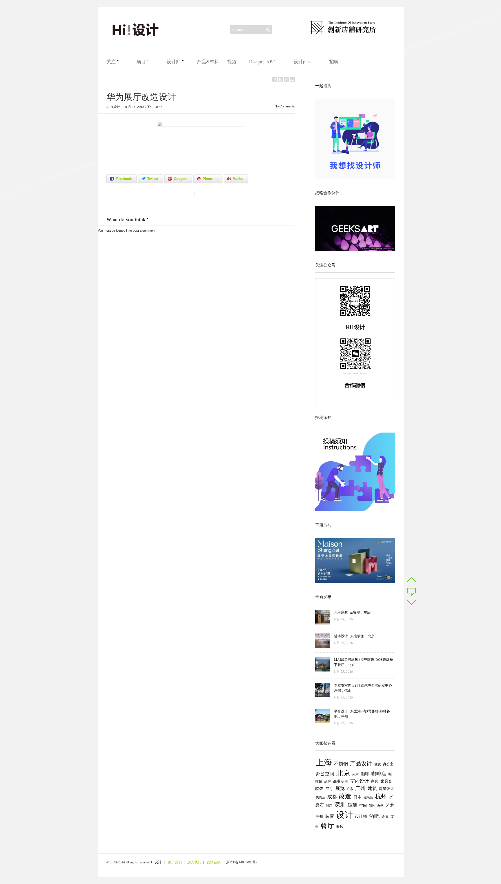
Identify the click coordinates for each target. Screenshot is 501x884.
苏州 (319, 816)
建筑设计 (386, 788)
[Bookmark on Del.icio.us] (286, 79)
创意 (377, 763)
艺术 (390, 805)
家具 (374, 781)
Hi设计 (115, 107)
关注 (111, 61)
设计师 (174, 61)
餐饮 (340, 826)
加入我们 (194, 862)
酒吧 (374, 815)
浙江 (329, 806)
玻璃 (352, 805)
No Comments (285, 106)
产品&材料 (208, 61)
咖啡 (365, 774)
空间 (363, 805)
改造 (345, 796)
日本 (357, 797)
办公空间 (325, 773)
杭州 (381, 796)
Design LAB (261, 61)
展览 (340, 788)
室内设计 (359, 781)
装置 (329, 816)
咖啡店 (378, 773)
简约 (372, 805)
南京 (355, 774)
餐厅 (327, 825)
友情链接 (214, 862)
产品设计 (361, 763)
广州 (360, 787)
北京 (343, 772)
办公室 (388, 764)
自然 (380, 805)
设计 (344, 814)
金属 (385, 816)
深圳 (340, 805)
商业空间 (340, 781)
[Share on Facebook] (274, 79)
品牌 (327, 781)
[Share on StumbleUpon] (292, 79)
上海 (324, 762)
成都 (332, 796)
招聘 (334, 61)
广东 (350, 789)
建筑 (372, 788)
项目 (141, 61)
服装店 (368, 797)
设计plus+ (303, 61)
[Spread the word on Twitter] (280, 79)
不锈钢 (341, 763)
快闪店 (320, 797)
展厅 (329, 788)
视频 (231, 61)
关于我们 (175, 862)
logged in (122, 230)
